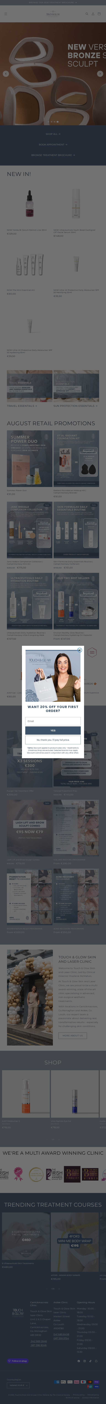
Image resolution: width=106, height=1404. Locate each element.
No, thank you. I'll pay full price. (53, 739)
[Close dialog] (79, 650)
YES (53, 730)
